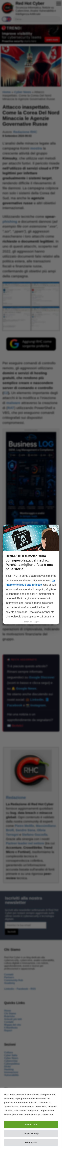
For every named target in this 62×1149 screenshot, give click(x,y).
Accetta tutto (31, 1124)
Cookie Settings (31, 1133)
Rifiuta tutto (31, 1142)
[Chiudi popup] (54, 529)
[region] (31, 1118)
